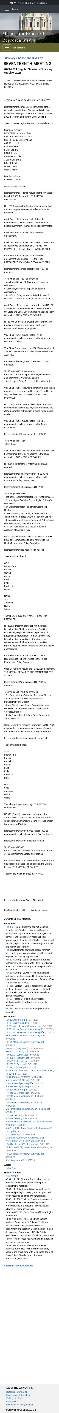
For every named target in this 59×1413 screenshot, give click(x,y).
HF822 (9, 959)
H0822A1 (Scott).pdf (16, 1118)
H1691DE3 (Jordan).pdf (18, 1093)
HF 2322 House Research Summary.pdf (25, 1042)
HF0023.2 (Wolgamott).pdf (19, 1048)
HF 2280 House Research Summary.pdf (25, 1153)
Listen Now (11, 1168)
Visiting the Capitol (15, 1398)
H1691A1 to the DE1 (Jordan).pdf (22, 1144)
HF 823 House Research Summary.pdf (24, 1032)
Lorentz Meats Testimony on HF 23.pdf (25, 1096)
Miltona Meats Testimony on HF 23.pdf (25, 1102)
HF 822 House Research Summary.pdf (24, 1029)
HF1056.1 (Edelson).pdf (17, 1058)
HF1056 (10, 986)
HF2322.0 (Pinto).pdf (16, 1067)
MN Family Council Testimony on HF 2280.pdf (28, 1109)
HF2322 (10, 927)
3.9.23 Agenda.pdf (15, 1160)
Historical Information (17, 1392)
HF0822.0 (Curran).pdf (17, 1051)
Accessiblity (12, 1401)
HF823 (9, 972)
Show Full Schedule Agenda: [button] (18, 1265)
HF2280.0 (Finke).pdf (16, 1064)
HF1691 (10, 999)
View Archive (12, 1176)
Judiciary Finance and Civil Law (24, 58)
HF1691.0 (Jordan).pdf (17, 1061)
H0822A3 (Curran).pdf (17, 1020)
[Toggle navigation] (6, 9)
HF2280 (10, 1008)
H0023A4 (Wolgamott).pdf (19, 1083)
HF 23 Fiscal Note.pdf (16, 1023)
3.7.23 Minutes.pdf (15, 1134)
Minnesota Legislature (30, 3)
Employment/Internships (18, 1395)
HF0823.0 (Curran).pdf (17, 1054)
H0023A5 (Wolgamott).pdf (19, 1086)
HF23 (8, 950)
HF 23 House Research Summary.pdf (24, 1026)
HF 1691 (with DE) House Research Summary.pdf (29, 1147)
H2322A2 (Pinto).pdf (16, 1115)
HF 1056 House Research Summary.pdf (25, 1035)
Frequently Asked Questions (19, 1404)
